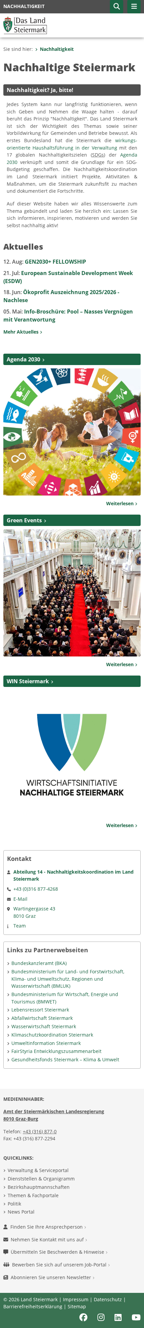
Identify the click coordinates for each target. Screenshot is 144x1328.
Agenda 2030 (23, 359)
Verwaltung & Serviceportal (38, 1170)
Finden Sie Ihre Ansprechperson (47, 1227)
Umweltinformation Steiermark (46, 1043)
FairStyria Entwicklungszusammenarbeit (56, 1051)
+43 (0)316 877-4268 (35, 889)
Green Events (24, 520)
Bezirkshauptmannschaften (39, 1187)
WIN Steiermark (28, 681)
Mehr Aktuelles (21, 332)
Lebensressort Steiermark (40, 1009)
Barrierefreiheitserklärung (32, 1306)
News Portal (21, 1212)
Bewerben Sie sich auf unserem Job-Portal (60, 1264)
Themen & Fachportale (33, 1195)
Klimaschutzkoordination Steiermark (52, 1035)
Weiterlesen (120, 503)
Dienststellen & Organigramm (41, 1178)
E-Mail (20, 899)
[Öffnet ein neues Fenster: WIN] (72, 753)
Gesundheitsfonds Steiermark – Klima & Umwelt (65, 1059)
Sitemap (77, 1306)
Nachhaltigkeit (57, 49)
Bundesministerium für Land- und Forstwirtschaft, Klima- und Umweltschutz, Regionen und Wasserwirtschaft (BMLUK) (67, 978)
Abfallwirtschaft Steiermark (42, 1018)
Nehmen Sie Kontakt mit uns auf (48, 1239)
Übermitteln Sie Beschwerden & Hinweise (58, 1252)
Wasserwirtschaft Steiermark (43, 1026)
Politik (14, 1204)
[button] (116, 6)
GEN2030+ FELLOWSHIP (44, 261)
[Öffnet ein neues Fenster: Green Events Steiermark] (72, 592)
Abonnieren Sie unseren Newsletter (51, 1277)
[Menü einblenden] (134, 6)
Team (19, 925)
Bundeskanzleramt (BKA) (39, 963)
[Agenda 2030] (72, 431)
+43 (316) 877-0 (40, 1131)
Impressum (75, 1299)
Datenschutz (108, 1299)
